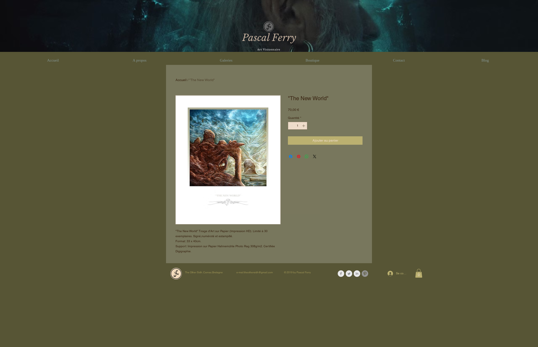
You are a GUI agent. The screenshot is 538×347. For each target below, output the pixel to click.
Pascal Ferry (269, 37)
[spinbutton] (297, 125)
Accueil (181, 80)
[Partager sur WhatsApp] (306, 156)
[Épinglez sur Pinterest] (298, 156)
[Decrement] (291, 125)
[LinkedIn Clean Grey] (357, 273)
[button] (418, 273)
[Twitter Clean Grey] (349, 273)
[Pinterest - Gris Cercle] (365, 273)
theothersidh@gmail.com (258, 272)
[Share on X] (314, 156)
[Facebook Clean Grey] (341, 273)
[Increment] (304, 125)
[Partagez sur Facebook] (290, 156)
